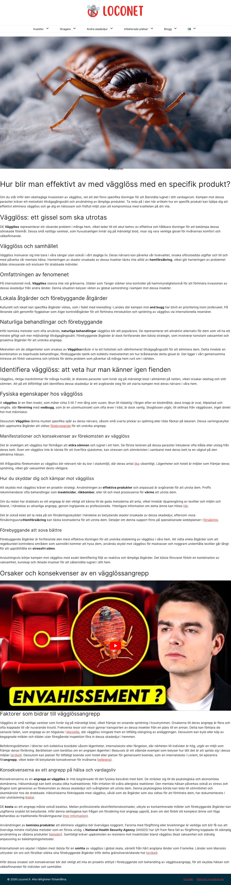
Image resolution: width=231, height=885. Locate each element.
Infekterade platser (136, 29)
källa (29, 797)
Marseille (72, 732)
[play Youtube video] (115, 645)
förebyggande (60, 426)
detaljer (55, 834)
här (185, 506)
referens (104, 759)
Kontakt (188, 879)
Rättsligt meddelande (210, 879)
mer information (75, 816)
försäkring (210, 520)
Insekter (38, 29)
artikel (16, 755)
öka (137, 463)
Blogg (168, 29)
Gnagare (65, 29)
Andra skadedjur (97, 29)
